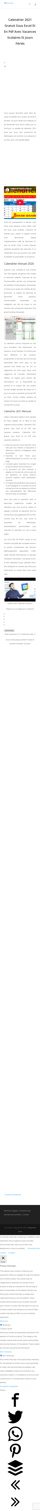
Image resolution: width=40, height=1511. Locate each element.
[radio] (21, 614)
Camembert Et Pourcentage (19, 923)
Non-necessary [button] (6, 1352)
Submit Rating (9, 630)
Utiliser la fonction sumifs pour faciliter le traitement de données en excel (19, 1031)
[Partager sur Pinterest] (15, 1458)
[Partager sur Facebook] (15, 1407)
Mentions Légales (11, 1211)
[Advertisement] (20, 89)
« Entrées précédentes (12, 1194)
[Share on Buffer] (15, 1475)
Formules (20, 1040)
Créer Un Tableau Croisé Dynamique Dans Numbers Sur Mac (19, 753)
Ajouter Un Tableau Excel (18, 1101)
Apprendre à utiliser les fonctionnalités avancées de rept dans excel (19, 1156)
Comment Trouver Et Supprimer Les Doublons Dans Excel (18, 828)
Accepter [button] (11, 1253)
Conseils (20, 687)
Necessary (6, 1325)
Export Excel (12, 878)
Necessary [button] (4, 1321)
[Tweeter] (15, 1424)
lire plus (9, 711)
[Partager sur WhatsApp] (15, 1441)
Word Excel (11, 683)
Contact (26, 1214)
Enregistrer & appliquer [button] (9, 1386)
